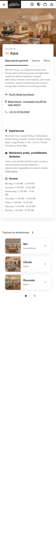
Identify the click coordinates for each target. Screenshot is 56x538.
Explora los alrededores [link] (15, 232)
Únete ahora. (22, 171)
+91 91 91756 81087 (19, 112)
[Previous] (21, 295)
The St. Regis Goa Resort (21, 94)
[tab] (16, 62)
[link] (28, 246)
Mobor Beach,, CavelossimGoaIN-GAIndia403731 (27, 103)
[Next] (34, 295)
